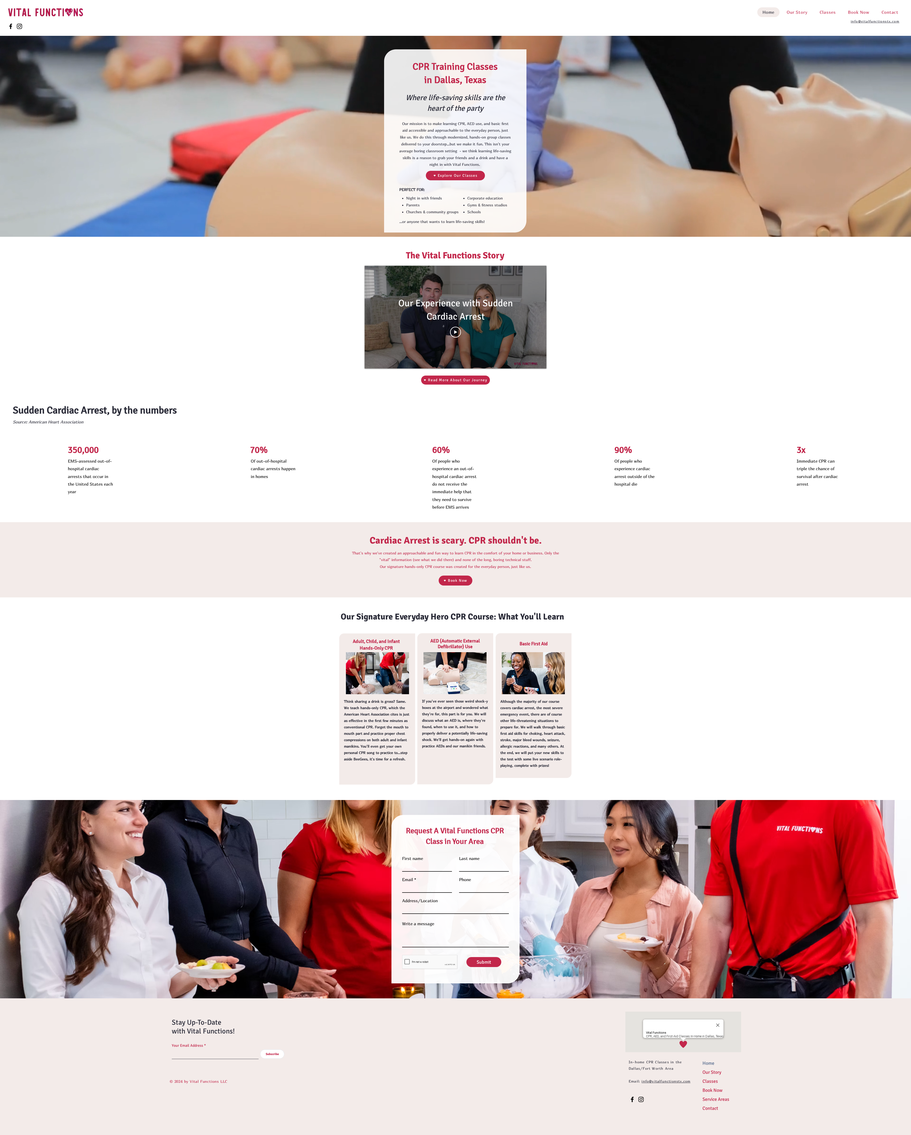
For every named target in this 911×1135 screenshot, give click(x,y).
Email (407, 880)
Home (708, 1063)
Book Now (712, 1090)
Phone (465, 880)
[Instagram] (19, 26)
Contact (710, 1108)
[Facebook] (10, 26)
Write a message (418, 924)
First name (412, 858)
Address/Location (420, 901)
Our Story (711, 1072)
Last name (469, 858)
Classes (710, 1081)
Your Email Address (187, 1045)
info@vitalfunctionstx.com (875, 21)
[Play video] (455, 332)
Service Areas (715, 1099)
